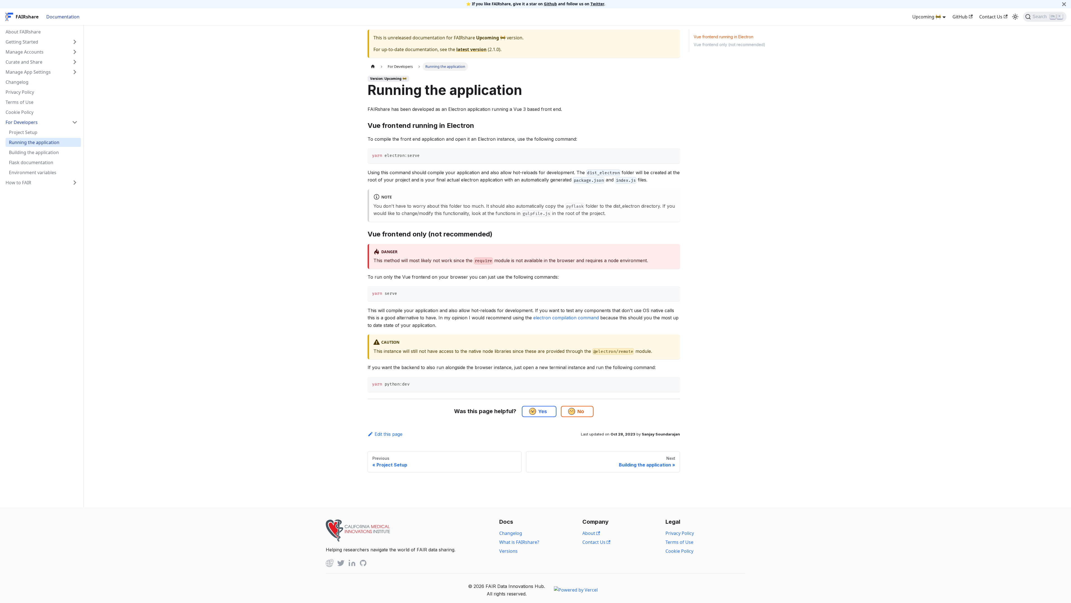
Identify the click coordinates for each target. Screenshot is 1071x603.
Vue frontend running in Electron (723, 36)
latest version (471, 49)
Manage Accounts (25, 52)
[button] (532, 411)
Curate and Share (24, 62)
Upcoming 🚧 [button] (926, 17)
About (589, 533)
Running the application (34, 142)
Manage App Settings (28, 72)
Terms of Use (19, 102)
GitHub (960, 17)
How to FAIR (18, 183)
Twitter (597, 3)
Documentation (62, 17)
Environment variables (32, 172)
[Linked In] (352, 564)
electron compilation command (566, 317)
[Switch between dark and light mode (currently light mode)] (1015, 16)
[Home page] (373, 66)
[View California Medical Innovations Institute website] (358, 540)
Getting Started (22, 42)
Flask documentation (31, 162)
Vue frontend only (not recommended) (729, 44)
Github (550, 3)
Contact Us (990, 17)
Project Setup (23, 132)
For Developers (22, 122)
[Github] (330, 564)
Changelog (17, 82)
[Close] (1064, 4)
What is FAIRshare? (519, 542)
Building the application (34, 152)
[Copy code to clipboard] (673, 155)
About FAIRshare (23, 32)
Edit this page (388, 434)
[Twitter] (341, 564)
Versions (508, 551)
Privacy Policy (20, 92)
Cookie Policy (19, 112)
